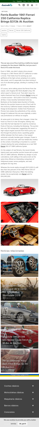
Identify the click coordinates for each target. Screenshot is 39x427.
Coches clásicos (11, 386)
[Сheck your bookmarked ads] (28, 5)
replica (4, 35)
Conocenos (9, 412)
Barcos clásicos (11, 405)
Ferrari (11, 30)
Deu (24, 1)
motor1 (29, 26)
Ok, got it (22, 424)
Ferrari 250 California (23, 30)
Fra (29, 1)
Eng (14, 1)
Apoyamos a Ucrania (20, 375)
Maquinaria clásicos (13, 399)
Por (32, 1)
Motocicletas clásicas (14, 392)
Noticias (4, 11)
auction (4, 30)
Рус (36, 1)
